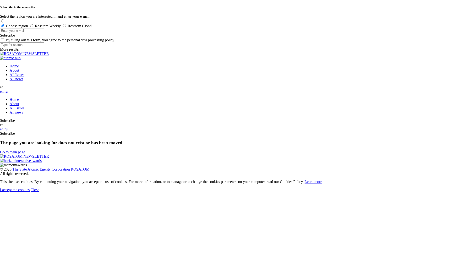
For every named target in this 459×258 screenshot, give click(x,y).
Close (35, 190)
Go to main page (12, 152)
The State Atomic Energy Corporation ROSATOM (50, 169)
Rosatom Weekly (48, 26)
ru (6, 91)
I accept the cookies (15, 190)
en (2, 91)
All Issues (17, 75)
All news (16, 79)
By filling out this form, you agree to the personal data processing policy (60, 40)
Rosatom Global (80, 26)
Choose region (17, 26)
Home (14, 66)
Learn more (313, 182)
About (14, 70)
